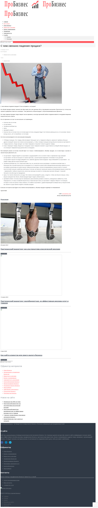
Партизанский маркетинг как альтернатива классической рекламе (30, 249)
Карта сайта (7, 504)
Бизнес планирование (10, 378)
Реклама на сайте (9, 502)
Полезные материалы (10, 393)
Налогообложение (9, 466)
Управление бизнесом (10, 459)
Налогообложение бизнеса (11, 382)
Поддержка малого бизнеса (12, 385)
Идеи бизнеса (8, 370)
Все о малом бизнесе (7, 424)
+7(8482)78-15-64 (9, 485)
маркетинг (7, 60)
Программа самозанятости (11, 463)
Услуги (6, 500)
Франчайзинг (7, 387)
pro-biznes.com (66, 193)
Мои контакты (8, 482)
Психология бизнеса (9, 391)
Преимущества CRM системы (12, 401)
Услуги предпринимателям (11, 480)
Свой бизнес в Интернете (11, 389)
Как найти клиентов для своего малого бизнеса (21, 355)
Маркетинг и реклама (10, 54)
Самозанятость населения (11, 380)
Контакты (6, 506)
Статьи (6, 498)
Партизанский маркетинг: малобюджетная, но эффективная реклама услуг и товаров (35, 302)
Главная (6, 496)
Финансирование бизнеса (11, 383)
